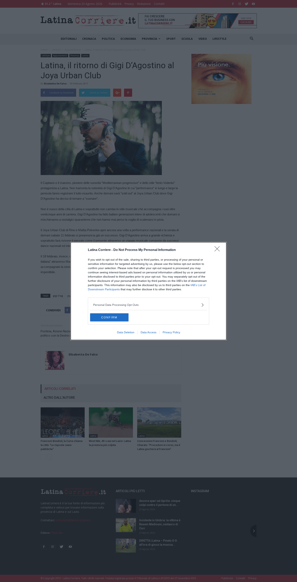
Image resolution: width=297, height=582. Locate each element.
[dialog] (148, 291)
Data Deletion (125, 332)
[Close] (218, 250)
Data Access (148, 332)
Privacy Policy (171, 332)
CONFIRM (109, 317)
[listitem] (148, 305)
